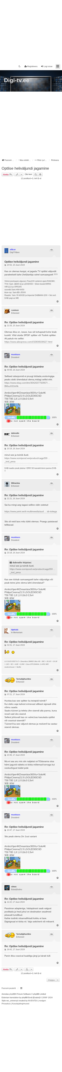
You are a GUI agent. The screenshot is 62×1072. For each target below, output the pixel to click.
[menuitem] (6, 1004)
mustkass (15, 354)
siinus (14, 887)
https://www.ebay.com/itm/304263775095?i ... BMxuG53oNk (27, 384)
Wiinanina (15, 483)
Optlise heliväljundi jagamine (25, 168)
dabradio (15, 433)
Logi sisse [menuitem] (48, 66)
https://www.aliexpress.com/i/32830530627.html (28, 342)
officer (13, 249)
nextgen (42, 1001)
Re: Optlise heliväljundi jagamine (24, 322)
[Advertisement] (31, 30)
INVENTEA (33, 1001)
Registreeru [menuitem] (32, 66)
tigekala (14, 630)
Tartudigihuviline (23, 679)
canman (15, 310)
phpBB (12, 994)
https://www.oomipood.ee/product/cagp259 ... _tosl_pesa (27, 460)
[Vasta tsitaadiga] (51, 249)
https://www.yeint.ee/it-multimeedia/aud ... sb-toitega (30, 511)
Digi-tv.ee (16, 80)
